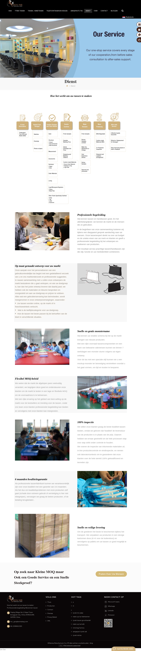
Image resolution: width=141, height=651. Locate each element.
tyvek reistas (77, 635)
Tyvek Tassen (20, 11)
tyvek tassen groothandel (82, 620)
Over (95, 11)
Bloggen (114, 11)
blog (91, 643)
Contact (104, 11)
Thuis (49, 602)
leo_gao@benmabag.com (19, 621)
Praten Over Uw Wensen (111, 574)
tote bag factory (78, 628)
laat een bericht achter (125, 649)
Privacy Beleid (52, 617)
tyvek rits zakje (78, 613)
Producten (51, 606)
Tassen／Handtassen (35, 11)
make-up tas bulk (78, 624)
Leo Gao (3, 649)
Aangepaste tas (77, 11)
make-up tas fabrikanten (81, 616)
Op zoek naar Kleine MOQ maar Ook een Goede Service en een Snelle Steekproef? (41, 577)
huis (10, 11)
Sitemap (50, 613)
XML (48, 621)
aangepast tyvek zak (80, 631)
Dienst (88, 11)
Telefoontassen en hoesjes (57, 11)
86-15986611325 (16, 626)
